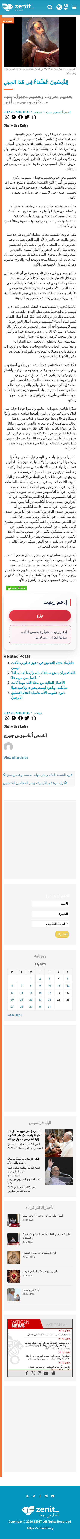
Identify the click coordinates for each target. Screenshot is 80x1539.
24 (49, 999)
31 (49, 1006)
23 (40, 999)
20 (12, 999)
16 (40, 992)
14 (21, 992)
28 (21, 1006)
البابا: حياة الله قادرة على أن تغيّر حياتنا (43, 1215)
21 (21, 999)
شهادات (7, 20)
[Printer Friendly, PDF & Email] (16, 588)
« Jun (10, 1015)
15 (30, 992)
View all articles (16, 758)
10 (49, 985)
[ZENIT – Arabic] (22, 7)
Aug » (18, 1015)
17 (49, 992)
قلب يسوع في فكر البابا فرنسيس (40, 1271)
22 (30, 999)
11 (58, 985)
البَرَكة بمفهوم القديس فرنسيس (40, 1252)
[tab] (24, 1323)
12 (67, 985)
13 (12, 992)
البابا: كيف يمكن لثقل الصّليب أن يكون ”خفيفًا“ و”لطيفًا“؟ (47, 1236)
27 (12, 1006)
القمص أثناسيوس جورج (58, 112)
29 (30, 1006)
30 (40, 1006)
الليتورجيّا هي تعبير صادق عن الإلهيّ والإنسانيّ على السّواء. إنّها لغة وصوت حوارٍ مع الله (24, 1135)
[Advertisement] (40, 839)
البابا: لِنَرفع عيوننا (31, 1290)
